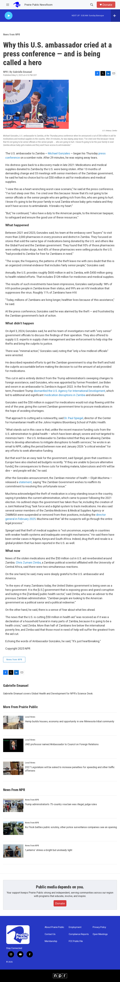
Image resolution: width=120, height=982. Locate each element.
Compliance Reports (79, 934)
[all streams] (115, 15)
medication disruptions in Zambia (64, 395)
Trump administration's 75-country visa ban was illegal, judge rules (61, 804)
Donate (107, 4)
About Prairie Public (54, 927)
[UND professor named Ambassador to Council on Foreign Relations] (13, 745)
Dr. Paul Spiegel (73, 418)
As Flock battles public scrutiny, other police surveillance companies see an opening (71, 827)
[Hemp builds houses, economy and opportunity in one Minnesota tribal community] (13, 722)
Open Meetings (100, 934)
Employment (75, 927)
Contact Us (50, 934)
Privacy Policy (99, 927)
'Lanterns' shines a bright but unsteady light (48, 850)
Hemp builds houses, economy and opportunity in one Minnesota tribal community (69, 721)
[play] (8, 15)
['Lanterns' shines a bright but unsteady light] (13, 851)
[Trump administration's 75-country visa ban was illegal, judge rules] (13, 805)
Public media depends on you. (60, 887)
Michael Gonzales (59, 153)
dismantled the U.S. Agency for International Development (69, 390)
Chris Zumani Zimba (28, 562)
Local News (30, 717)
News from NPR (11, 34)
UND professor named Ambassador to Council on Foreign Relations (62, 744)
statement (25, 482)
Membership (51, 941)
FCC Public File (76, 941)
